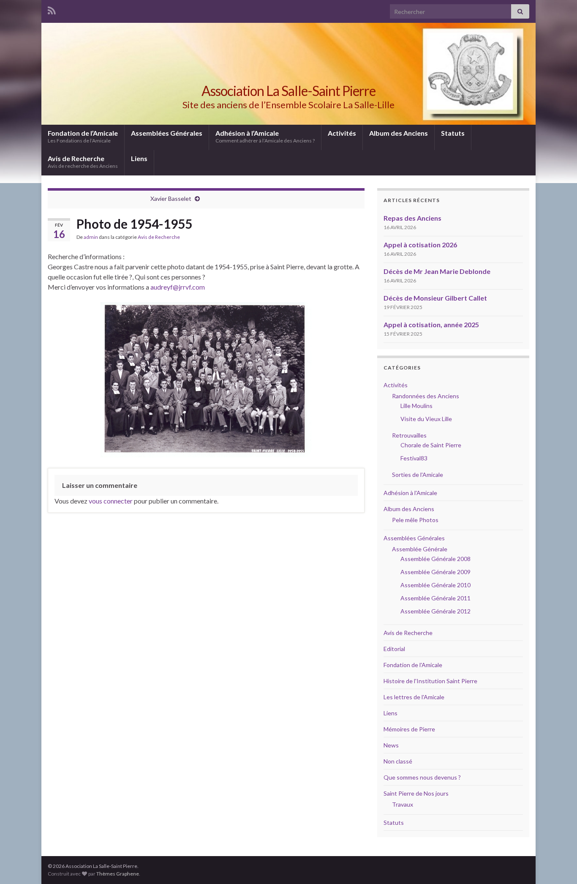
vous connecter (111, 501)
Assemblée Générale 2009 (435, 571)
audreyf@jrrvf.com (177, 287)
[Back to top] (558, 865)
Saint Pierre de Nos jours (416, 793)
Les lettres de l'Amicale (414, 697)
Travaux (402, 804)
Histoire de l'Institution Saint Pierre (430, 680)
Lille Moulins (416, 405)
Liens (139, 158)
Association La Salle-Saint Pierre (288, 90)
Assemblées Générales (166, 133)
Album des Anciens (398, 133)
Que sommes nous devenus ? (422, 777)
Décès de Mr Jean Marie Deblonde (437, 271)
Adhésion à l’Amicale (265, 136)
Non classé (398, 761)
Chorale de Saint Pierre (430, 445)
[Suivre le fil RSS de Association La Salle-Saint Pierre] (52, 9)
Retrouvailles (409, 435)
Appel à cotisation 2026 (420, 245)
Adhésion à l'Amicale (410, 492)
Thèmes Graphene (117, 873)
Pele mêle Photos (415, 519)
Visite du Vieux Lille (426, 418)
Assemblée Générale (419, 549)
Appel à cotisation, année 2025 (431, 324)
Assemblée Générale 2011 (435, 598)
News (391, 745)
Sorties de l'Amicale (417, 474)
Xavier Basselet (170, 198)
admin (91, 237)
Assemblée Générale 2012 (435, 611)
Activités (342, 133)
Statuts (453, 133)
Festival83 (413, 458)
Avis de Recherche (83, 161)
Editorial (394, 648)
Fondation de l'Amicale (413, 664)
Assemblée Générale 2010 (435, 584)
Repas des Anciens (412, 218)
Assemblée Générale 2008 (435, 558)
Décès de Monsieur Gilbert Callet (435, 298)
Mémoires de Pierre (409, 729)
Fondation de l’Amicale (83, 136)
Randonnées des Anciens (425, 396)
